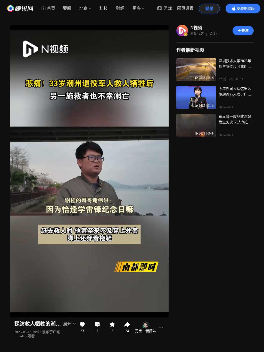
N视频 (196, 28)
